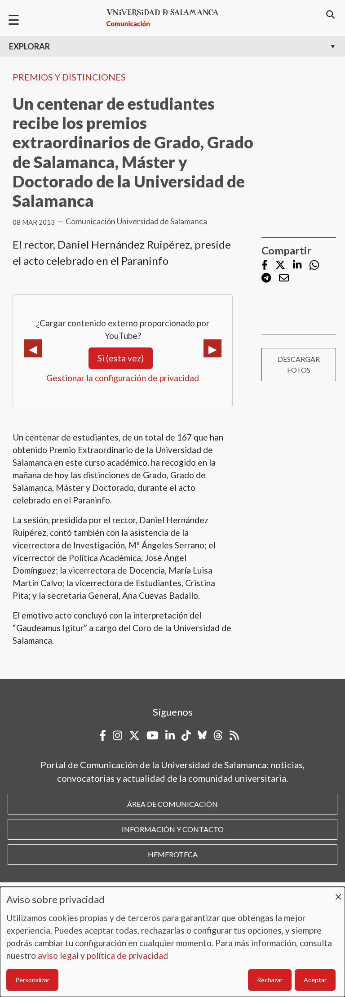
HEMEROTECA (173, 854)
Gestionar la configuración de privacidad (122, 378)
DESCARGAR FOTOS (299, 364)
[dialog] (172, 942)
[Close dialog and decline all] (338, 892)
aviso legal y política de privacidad (103, 955)
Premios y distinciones (69, 76)
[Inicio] (166, 18)
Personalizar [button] (32, 980)
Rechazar (270, 980)
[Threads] (218, 735)
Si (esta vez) (120, 358)
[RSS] (234, 735)
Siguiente (212, 348)
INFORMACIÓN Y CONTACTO (173, 829)
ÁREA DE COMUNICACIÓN (172, 804)
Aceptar (315, 980)
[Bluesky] (202, 735)
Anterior (33, 348)
